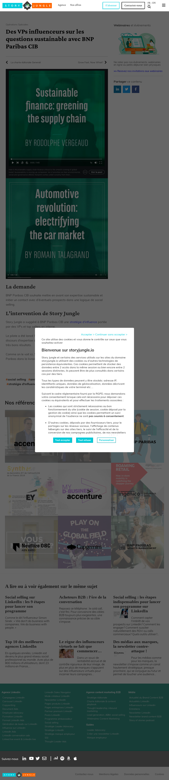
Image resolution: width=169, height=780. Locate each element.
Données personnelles (136, 774)
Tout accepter (62, 440)
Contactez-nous (133, 5)
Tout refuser (84, 440)
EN (154, 2)
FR (149, 2)
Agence (62, 4)
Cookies (159, 774)
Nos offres (75, 4)
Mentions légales (108, 774)
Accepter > (88, 334)
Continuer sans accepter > (111, 334)
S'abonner (111, 5)
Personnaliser (106, 440)
